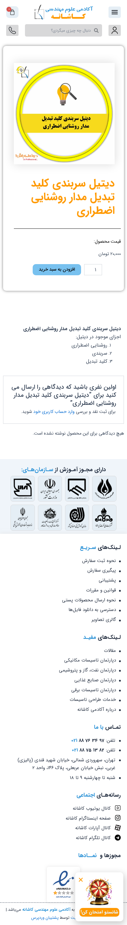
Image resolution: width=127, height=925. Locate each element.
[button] (81, 880)
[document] (63, 462)
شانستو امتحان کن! (99, 912)
